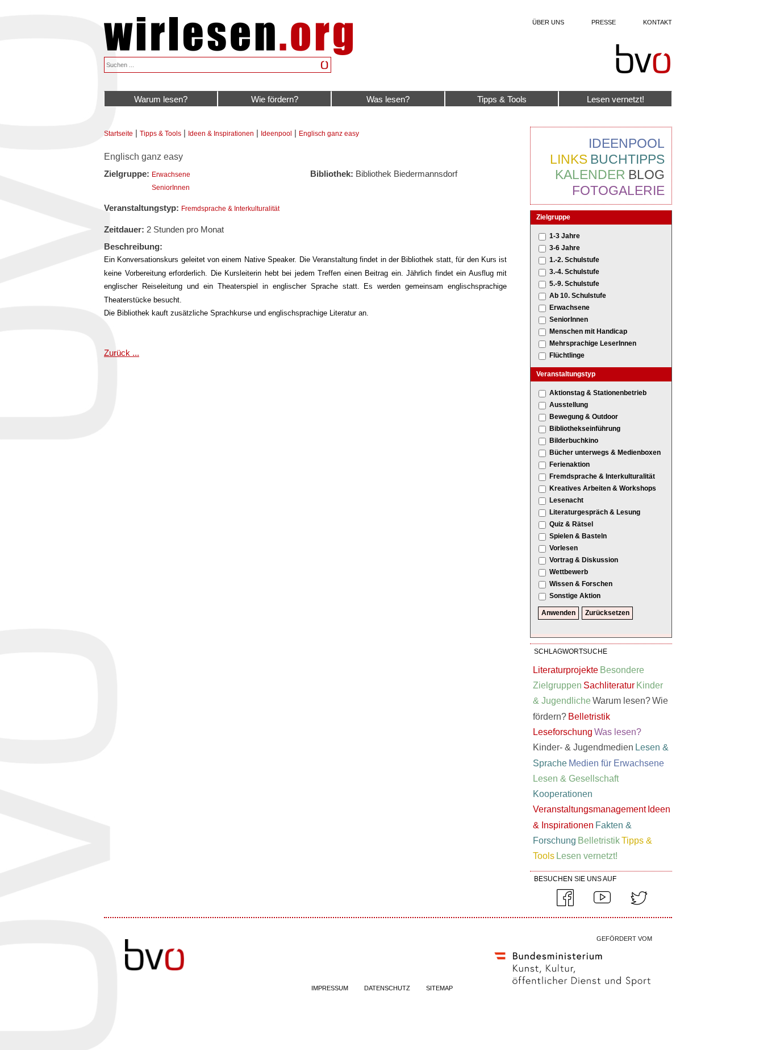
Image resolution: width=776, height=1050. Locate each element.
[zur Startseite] (228, 52)
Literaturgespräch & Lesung (594, 512)
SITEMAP (439, 988)
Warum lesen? (160, 99)
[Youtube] (602, 904)
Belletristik (589, 716)
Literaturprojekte (565, 670)
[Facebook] (565, 904)
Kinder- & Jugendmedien (583, 747)
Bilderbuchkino (573, 441)
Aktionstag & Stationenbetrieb (597, 393)
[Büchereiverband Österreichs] (643, 59)
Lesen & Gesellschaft (576, 778)
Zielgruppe (553, 217)
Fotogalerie (618, 190)
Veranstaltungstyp (565, 374)
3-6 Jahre (564, 248)
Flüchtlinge (567, 355)
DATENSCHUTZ (387, 988)
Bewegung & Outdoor (583, 417)
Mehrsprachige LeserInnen (592, 343)
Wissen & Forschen (580, 584)
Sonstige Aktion (574, 596)
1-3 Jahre (564, 236)
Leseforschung (563, 732)
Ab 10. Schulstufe (577, 296)
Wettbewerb (568, 572)
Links (568, 159)
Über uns (548, 22)
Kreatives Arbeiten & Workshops (602, 488)
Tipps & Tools (502, 99)
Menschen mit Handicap (588, 331)
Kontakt (657, 22)
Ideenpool (276, 134)
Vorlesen (563, 548)
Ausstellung (568, 405)
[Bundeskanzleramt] (572, 988)
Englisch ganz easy (329, 134)
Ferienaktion (569, 464)
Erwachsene (171, 175)
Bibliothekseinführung (584, 429)
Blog (646, 174)
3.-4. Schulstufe (574, 272)
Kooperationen (563, 794)
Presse (603, 22)
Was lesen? (388, 99)
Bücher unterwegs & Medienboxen (605, 452)
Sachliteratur (609, 685)
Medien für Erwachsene (616, 763)
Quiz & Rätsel (571, 524)
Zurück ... (121, 353)
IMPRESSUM (329, 988)
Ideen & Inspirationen (221, 134)
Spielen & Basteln (578, 536)
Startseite (118, 134)
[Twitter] (639, 904)
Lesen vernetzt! (615, 99)
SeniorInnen (171, 188)
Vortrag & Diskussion (583, 560)
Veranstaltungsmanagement (589, 809)
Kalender (590, 174)
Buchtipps (627, 159)
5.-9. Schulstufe (574, 284)
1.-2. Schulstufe (574, 260)
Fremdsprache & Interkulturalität (230, 209)
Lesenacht (566, 500)
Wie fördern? (274, 99)
